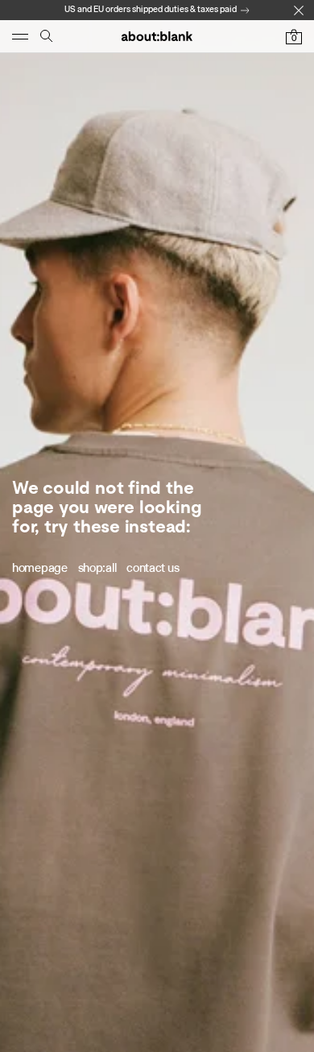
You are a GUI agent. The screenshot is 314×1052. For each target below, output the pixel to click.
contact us (152, 568)
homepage (40, 568)
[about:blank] (157, 36)
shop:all (97, 568)
